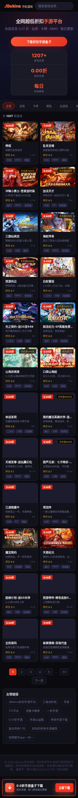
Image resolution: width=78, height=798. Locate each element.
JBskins (18, 6)
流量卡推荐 (33, 710)
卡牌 (35, 106)
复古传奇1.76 (17, 728)
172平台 (14, 710)
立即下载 (64, 788)
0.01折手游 (16, 719)
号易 (66, 702)
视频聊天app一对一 (21, 737)
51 (64, 672)
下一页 (39, 680)
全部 (8, 106)
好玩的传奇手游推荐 (44, 728)
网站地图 (63, 769)
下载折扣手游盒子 (39, 42)
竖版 (22, 106)
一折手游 (52, 710)
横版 (49, 106)
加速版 (64, 106)
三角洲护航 (50, 702)
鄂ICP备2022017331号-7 (41, 769)
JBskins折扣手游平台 (22, 702)
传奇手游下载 (59, 719)
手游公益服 (37, 719)
